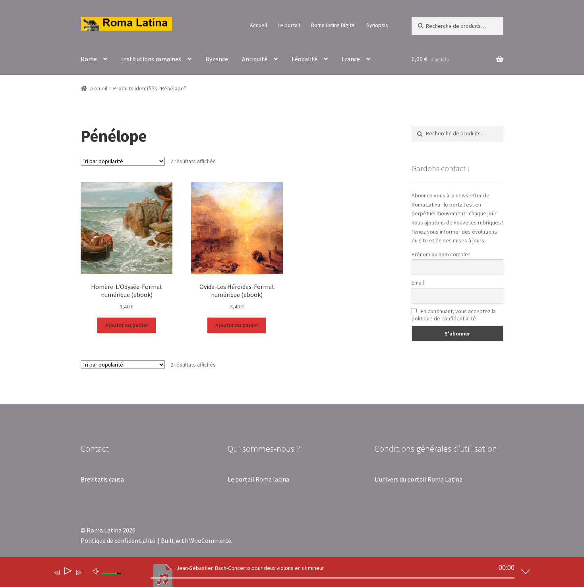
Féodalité (304, 59)
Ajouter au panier (126, 325)
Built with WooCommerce (196, 540)
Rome (89, 59)
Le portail (289, 25)
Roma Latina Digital (333, 25)
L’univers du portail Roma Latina (418, 479)
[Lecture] (67, 572)
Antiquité (254, 59)
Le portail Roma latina (258, 479)
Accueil (258, 25)
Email (418, 282)
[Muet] (96, 571)
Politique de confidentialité (118, 540)
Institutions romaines (151, 59)
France (351, 59)
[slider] (332, 578)
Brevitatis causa (102, 479)
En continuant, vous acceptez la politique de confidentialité (454, 315)
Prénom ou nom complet (441, 254)
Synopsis (377, 25)
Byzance (216, 59)
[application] (286, 574)
